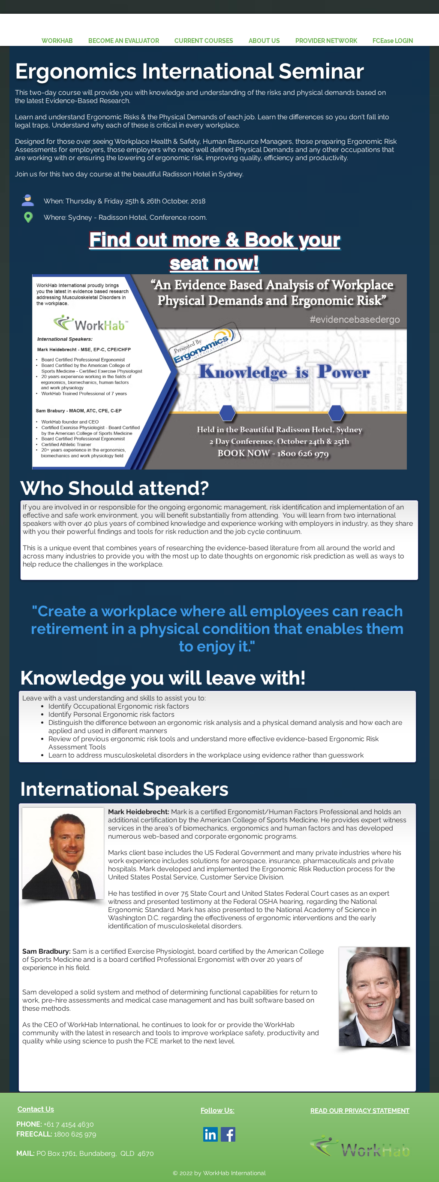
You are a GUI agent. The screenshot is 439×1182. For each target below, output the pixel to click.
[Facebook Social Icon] (228, 1134)
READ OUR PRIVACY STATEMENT (359, 1111)
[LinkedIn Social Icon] (210, 1134)
